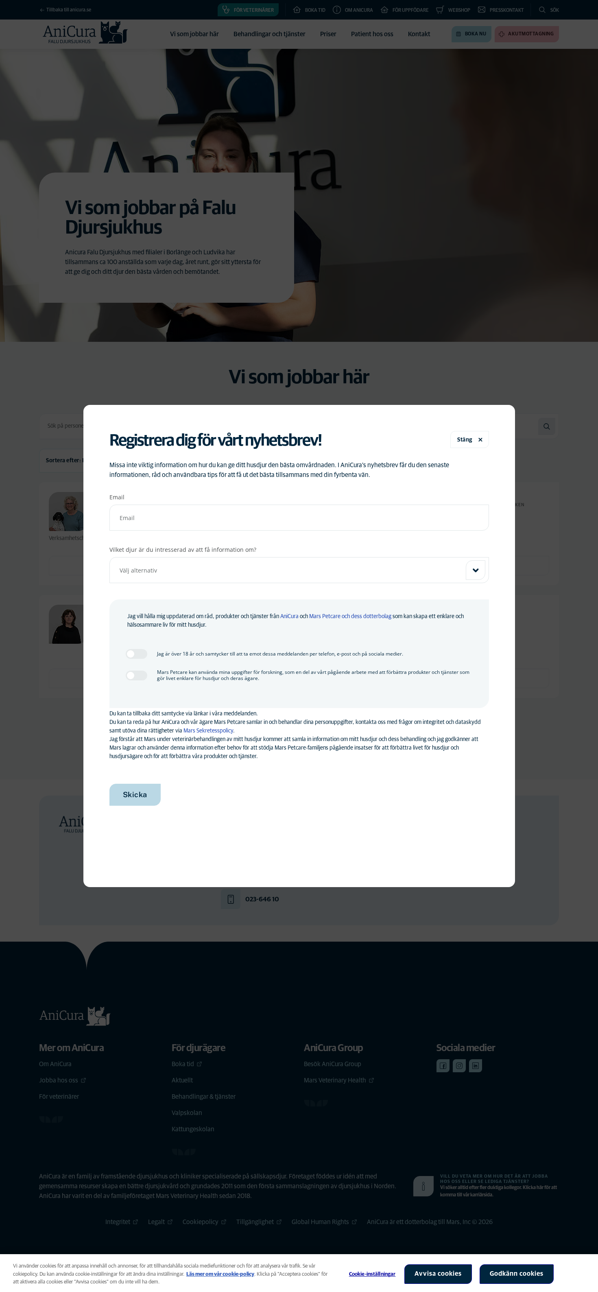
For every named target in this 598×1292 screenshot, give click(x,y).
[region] (299, 1273)
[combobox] (299, 570)
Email (116, 497)
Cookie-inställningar (372, 1274)
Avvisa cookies (438, 1273)
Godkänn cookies (516, 1273)
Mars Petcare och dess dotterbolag (350, 616)
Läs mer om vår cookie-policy (220, 1274)
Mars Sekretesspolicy (208, 731)
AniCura (289, 616)
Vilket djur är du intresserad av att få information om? (182, 549)
